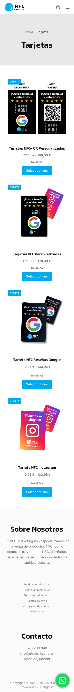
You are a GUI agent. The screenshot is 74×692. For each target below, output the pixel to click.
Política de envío (37, 600)
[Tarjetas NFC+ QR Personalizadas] (37, 108)
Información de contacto (37, 606)
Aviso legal (37, 611)
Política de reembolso (36, 590)
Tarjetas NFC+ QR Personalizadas (37, 148)
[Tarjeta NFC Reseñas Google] (37, 319)
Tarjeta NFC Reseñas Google (37, 359)
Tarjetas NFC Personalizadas (37, 254)
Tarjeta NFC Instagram (37, 467)
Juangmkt (46, 687)
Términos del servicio (37, 595)
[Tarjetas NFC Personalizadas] (37, 213)
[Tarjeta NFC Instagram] (37, 427)
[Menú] (67, 7)
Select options (37, 170)
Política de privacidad (37, 584)
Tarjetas (37, 161)
